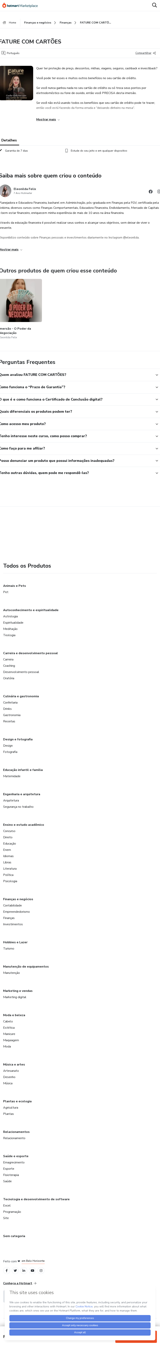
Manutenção (11, 973)
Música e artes (14, 1064)
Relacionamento (14, 1138)
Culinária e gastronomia (21, 696)
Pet (5, 592)
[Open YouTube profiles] (32, 1270)
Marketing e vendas (18, 991)
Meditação (10, 629)
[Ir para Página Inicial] (21, 5)
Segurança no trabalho (18, 807)
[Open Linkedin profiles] (24, 1270)
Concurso (9, 831)
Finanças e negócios (18, 899)
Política (8, 875)
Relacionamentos (16, 1132)
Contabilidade (12, 905)
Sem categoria (14, 1236)
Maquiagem (11, 1040)
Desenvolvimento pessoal (21, 672)
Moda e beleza (14, 1015)
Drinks (7, 709)
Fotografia (10, 752)
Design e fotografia (18, 739)
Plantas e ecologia (17, 1101)
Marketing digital (14, 997)
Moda (7, 1046)
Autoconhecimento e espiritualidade (31, 610)
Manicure (9, 1034)
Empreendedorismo (16, 912)
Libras (7, 862)
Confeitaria (10, 702)
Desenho (9, 1077)
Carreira (8, 659)
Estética (9, 1028)
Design (8, 746)
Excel (7, 1205)
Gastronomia (11, 715)
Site (6, 1218)
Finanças (9, 918)
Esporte (8, 1169)
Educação (9, 843)
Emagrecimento (14, 1162)
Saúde (7, 1181)
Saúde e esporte (15, 1156)
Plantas (8, 1114)
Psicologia (10, 881)
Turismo (8, 948)
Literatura (10, 869)
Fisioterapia (11, 1175)
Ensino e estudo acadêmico (23, 825)
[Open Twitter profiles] (15, 1270)
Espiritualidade (13, 622)
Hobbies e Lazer (15, 942)
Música (7, 1083)
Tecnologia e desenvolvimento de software (36, 1199)
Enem (7, 850)
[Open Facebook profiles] (6, 1270)
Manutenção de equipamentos (26, 966)
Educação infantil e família (23, 770)
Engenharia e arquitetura (21, 794)
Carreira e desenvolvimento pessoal (30, 653)
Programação (12, 1212)
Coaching (9, 666)
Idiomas (8, 856)
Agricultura (10, 1107)
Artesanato (11, 1071)
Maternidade (11, 776)
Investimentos (13, 924)
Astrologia (10, 616)
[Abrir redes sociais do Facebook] (151, 192)
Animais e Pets (14, 586)
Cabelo (8, 1021)
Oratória (8, 678)
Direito (7, 837)
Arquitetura (11, 800)
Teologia (9, 635)
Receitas (9, 721)
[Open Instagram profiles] (41, 1270)
